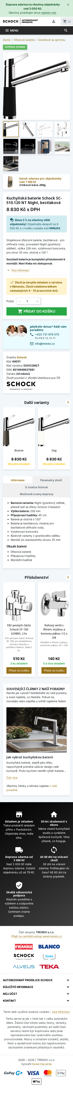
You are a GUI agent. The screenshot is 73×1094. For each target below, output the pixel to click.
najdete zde (48, 12)
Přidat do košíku (36, 311)
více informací (61, 1011)
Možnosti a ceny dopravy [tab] (36, 494)
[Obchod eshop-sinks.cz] (49, 957)
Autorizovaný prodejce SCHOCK (28, 980)
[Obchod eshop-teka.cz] (49, 967)
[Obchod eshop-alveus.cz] (23, 967)
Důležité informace (18, 987)
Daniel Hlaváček (42, 1064)
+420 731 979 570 (47, 334)
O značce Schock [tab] (36, 487)
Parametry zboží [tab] (51, 480)
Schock (22, 357)
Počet (10, 301)
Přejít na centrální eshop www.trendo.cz (36, 936)
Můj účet (10, 993)
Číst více (11, 777)
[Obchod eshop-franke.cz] (23, 947)
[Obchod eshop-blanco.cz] (49, 946)
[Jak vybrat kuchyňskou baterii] (36, 730)
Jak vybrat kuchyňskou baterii (29, 757)
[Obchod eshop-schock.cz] (23, 957)
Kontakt (9, 1000)
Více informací (20, 270)
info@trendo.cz (45, 343)
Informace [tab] (18, 480)
